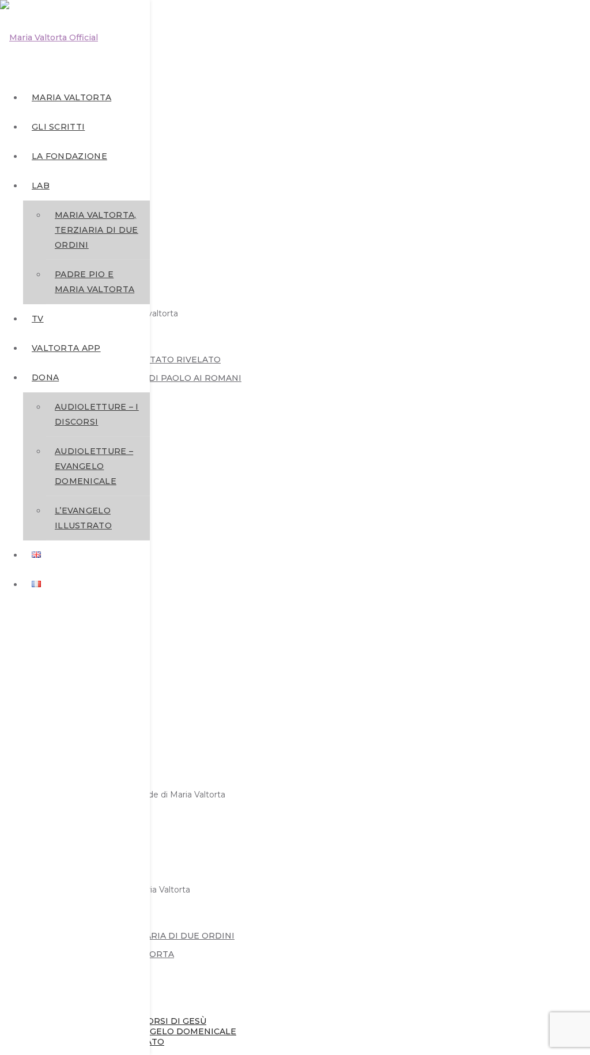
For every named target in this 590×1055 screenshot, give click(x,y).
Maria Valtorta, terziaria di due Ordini (96, 230)
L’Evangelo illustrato (83, 518)
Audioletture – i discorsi (97, 414)
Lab (41, 185)
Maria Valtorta (71, 97)
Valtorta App (66, 348)
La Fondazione (69, 156)
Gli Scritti (58, 127)
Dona (45, 377)
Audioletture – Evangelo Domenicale (94, 466)
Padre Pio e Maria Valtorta (94, 281)
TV (38, 318)
